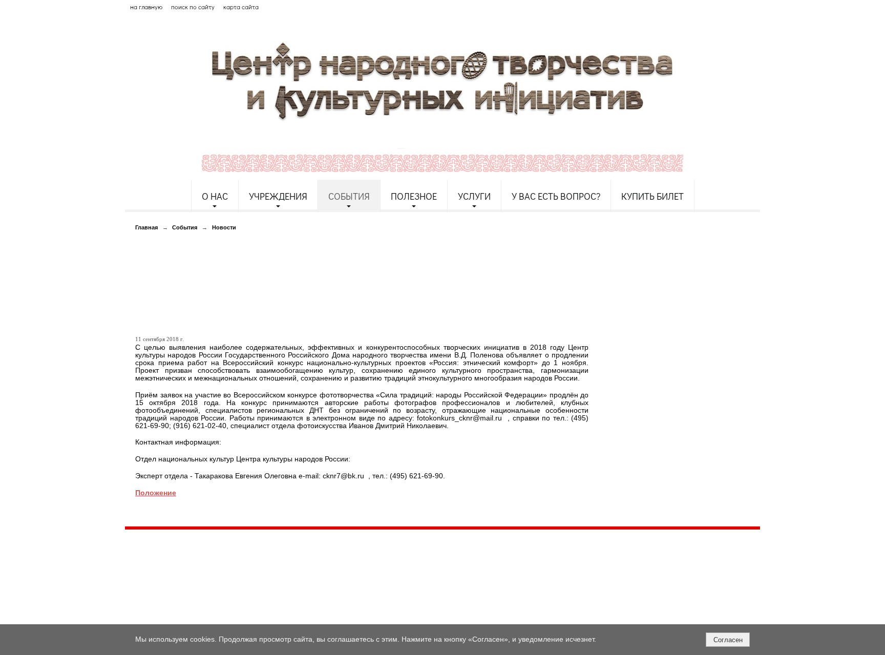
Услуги (474, 196)
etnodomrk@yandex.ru (372, 574)
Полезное (414, 196)
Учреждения (278, 196)
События (349, 196)
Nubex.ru (218, 619)
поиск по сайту (193, 7)
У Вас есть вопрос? (556, 196)
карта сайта (241, 7)
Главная (146, 227)
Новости (224, 227)
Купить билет (652, 196)
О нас (215, 196)
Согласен (728, 640)
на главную (146, 7)
